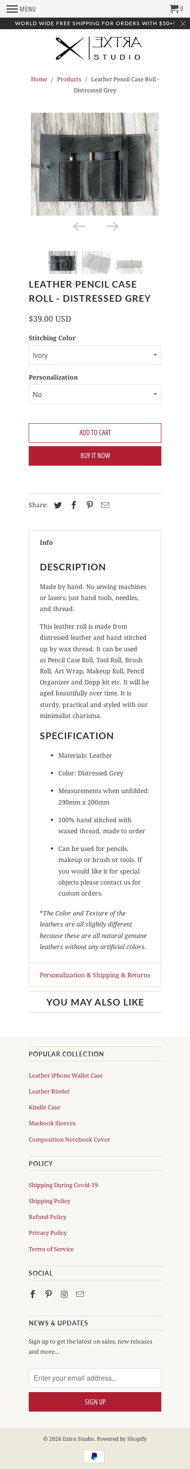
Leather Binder (49, 1091)
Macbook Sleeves (52, 1123)
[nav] (21, 9)
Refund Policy (47, 1217)
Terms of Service (51, 1249)
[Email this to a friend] (104, 505)
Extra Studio (78, 1438)
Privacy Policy (48, 1233)
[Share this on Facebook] (72, 505)
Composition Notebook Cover (69, 1139)
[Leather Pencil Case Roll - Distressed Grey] (95, 164)
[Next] (112, 225)
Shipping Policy (49, 1201)
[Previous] (78, 225)
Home (39, 79)
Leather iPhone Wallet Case (66, 1075)
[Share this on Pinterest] (88, 505)
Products (69, 79)
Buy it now (95, 455)
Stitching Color (52, 338)
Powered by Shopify (122, 1438)
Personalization (53, 377)
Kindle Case (44, 1107)
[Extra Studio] (95, 52)
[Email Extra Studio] (81, 1294)
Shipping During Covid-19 (63, 1185)
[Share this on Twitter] (56, 505)
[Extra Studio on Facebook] (33, 1294)
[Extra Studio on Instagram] (65, 1294)
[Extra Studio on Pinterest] (49, 1294)
